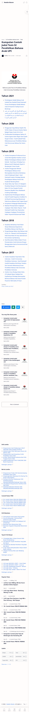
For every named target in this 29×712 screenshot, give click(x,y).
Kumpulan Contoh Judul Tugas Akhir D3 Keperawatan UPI (12, 319)
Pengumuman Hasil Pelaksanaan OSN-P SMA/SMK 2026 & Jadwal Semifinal (14, 448)
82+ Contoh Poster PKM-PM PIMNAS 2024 (14, 504)
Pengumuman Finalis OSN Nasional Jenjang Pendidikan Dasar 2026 (15, 473)
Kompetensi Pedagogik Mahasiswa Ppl (15, 203)
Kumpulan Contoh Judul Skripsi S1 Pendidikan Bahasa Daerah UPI (12, 387)
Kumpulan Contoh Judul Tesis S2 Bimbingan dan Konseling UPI (13, 634)
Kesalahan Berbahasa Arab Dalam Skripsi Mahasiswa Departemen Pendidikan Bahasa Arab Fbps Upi (14, 227)
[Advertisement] (14, 21)
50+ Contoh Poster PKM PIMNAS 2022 (15, 628)
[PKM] (19, 604)
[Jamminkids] (12, 588)
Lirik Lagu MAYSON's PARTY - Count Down (14, 563)
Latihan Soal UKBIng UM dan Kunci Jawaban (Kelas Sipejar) (14, 583)
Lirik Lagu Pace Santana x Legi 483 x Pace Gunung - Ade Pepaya (14, 599)
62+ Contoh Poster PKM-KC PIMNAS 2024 (14, 642)
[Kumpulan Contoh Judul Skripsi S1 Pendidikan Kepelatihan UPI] (24, 334)
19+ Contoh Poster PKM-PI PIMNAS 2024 (14, 505)
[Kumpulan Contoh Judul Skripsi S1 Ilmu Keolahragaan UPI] (24, 360)
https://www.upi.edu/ (7, 286)
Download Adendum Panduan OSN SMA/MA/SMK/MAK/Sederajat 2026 (12, 487)
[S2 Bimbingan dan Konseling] (17, 631)
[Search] (26, 2)
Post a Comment (14, 404)
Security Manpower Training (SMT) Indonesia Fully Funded (12, 518)
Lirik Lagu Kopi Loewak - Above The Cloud (14, 569)
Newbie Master (9, 2)
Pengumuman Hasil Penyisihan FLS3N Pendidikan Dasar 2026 (13, 455)
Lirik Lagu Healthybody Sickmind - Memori (14, 566)
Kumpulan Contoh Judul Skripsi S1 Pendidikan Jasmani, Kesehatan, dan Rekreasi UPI (10, 373)
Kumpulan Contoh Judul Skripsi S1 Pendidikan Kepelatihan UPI (10, 333)
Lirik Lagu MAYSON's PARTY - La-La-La (13, 565)
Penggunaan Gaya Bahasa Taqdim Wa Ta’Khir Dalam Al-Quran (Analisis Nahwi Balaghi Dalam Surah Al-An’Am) (16, 130)
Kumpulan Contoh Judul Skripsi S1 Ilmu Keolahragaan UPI (12, 360)
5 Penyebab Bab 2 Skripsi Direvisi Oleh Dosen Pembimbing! (13, 539)
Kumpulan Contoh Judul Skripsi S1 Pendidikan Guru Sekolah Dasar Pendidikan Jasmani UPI (11, 346)
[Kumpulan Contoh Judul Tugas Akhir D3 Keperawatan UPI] (24, 320)
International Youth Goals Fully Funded (13, 516)
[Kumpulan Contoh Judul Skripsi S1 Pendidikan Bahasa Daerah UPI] (24, 387)
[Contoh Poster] (14, 604)
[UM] (16, 580)
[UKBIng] (12, 580)
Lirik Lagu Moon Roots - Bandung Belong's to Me (14, 591)
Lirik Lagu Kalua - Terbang (10, 568)
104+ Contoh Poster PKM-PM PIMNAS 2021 (15, 613)
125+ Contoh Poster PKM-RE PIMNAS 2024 (14, 502)
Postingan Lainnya (7, 464)
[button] (24, 2)
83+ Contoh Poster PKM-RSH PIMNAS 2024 (14, 501)
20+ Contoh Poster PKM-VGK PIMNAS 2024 (14, 499)
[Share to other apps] (23, 307)
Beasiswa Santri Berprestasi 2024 (12, 524)
